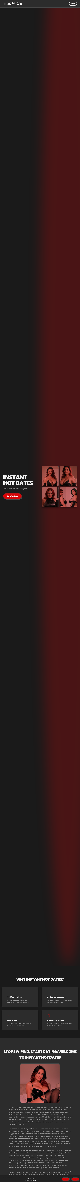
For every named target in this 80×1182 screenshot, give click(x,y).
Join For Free (12, 496)
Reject (75, 1179)
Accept (65, 1179)
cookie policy (33, 1180)
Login (73, 4)
